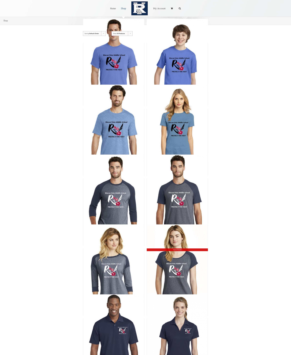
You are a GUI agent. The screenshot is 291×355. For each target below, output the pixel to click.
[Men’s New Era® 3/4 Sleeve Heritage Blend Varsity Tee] (113, 200)
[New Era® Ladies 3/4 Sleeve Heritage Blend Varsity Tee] (113, 270)
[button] (173, 8)
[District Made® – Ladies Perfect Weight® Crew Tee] (177, 131)
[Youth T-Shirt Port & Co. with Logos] (177, 65)
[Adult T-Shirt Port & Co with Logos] (113, 65)
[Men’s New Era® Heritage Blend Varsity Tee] (177, 200)
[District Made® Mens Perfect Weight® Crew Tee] (113, 131)
